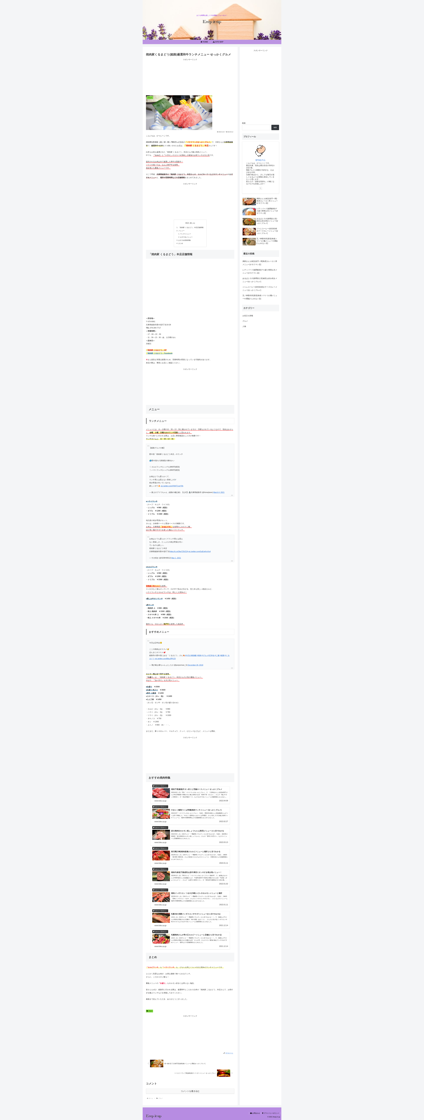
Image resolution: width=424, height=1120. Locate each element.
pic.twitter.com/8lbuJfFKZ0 (165, 659)
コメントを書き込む (190, 1091)
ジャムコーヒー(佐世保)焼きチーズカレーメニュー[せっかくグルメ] (259, 288)
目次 (187, 223)
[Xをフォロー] (260, 188)
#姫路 (222, 655)
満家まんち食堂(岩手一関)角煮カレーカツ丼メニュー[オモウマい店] (259, 262)
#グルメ (205, 655)
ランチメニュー (185, 234)
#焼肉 (199, 655)
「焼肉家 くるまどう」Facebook (159, 353)
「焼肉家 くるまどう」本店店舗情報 (190, 227)
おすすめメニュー (186, 237)
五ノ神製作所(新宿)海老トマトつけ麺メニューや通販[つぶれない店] (259, 297)
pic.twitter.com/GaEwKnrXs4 (199, 551)
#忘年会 (211, 655)
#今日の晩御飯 (191, 655)
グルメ (150, 1011)
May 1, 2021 (176, 558)
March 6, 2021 (218, 492)
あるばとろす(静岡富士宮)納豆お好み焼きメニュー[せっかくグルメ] (259, 280)
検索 (244, 123)
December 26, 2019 (195, 665)
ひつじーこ (261, 160)
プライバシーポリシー (271, 1113)
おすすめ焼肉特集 (184, 240)
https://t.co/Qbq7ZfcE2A (179, 551)
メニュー (181, 231)
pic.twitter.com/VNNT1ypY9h (172, 486)
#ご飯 (217, 655)
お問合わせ (256, 1113)
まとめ (180, 243)
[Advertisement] (190, 76)
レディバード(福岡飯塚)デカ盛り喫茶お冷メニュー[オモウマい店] (259, 271)
